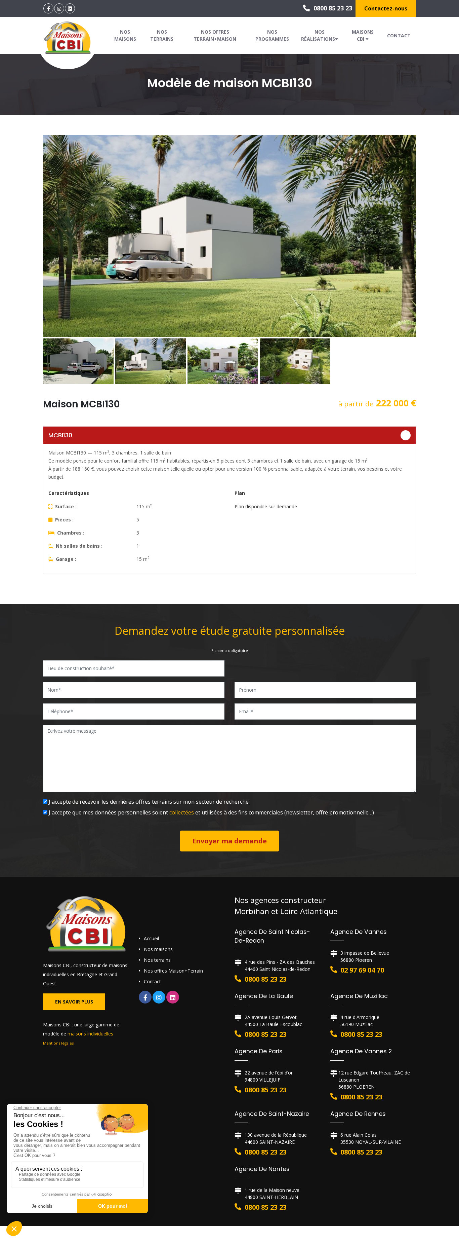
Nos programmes (272, 35)
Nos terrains (161, 35)
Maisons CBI (363, 35)
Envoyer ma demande (229, 840)
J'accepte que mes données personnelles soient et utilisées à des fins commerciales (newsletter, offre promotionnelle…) (210, 812)
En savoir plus (74, 1001)
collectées (181, 812)
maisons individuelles (90, 1033)
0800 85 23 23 (332, 8)
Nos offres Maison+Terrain (173, 971)
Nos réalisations (318, 35)
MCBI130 (60, 435)
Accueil (151, 938)
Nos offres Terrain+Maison (215, 35)
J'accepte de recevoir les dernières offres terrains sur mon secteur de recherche (148, 801)
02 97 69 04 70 (362, 970)
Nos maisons (125, 35)
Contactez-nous (385, 8)
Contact (399, 35)
